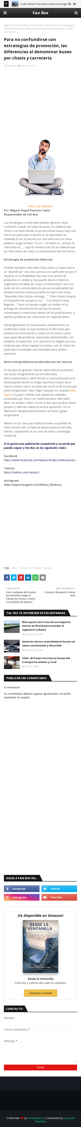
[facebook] (22, 888)
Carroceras (25, 568)
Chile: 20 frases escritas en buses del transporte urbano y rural (46, 660)
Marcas (28, 25)
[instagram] (22, 897)
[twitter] (59, 888)
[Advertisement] (40, 100)
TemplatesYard (36, 1118)
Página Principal (13, 25)
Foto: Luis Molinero (40, 206)
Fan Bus (40, 12)
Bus (14, 568)
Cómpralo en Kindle (40, 993)
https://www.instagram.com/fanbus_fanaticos (33, 484)
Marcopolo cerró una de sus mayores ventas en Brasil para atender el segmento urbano (46, 625)
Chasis (37, 568)
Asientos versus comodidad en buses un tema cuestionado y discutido (48, 643)
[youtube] (59, 897)
